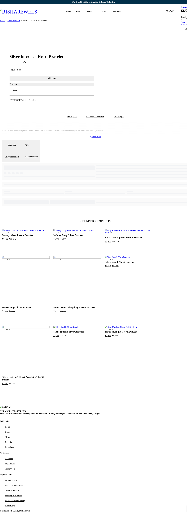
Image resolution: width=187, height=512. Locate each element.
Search (183, 17)
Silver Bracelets (14, 20)
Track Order (10, 469)
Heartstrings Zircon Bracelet (16, 307)
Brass (7, 432)
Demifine (9, 442)
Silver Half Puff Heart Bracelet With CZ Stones (23, 378)
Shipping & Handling (13, 495)
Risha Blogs (10, 506)
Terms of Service (12, 490)
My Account (10, 464)
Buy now (13, 84)
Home (2, 20)
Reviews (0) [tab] (119, 117)
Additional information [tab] (95, 117)
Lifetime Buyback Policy (15, 501)
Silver (7, 437)
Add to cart (52, 78)
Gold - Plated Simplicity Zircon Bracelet (74, 307)
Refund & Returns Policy (15, 485)
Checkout (9, 459)
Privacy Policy (11, 480)
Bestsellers (9, 447)
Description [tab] (72, 117)
